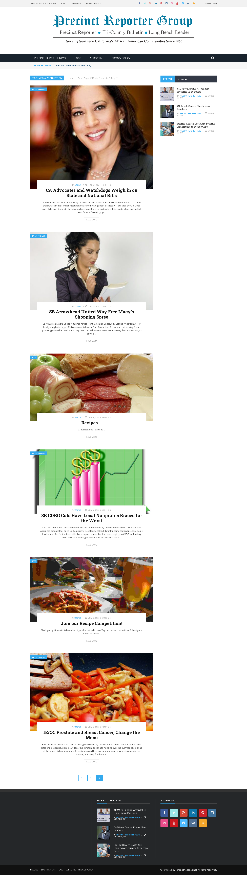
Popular (182, 79)
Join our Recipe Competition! (91, 623)
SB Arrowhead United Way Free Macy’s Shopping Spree (91, 314)
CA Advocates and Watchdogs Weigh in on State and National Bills (91, 192)
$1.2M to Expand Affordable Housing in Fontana (193, 90)
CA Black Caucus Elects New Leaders (75, 65)
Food (63, 3)
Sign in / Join (210, 3)
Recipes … (91, 423)
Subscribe (76, 3)
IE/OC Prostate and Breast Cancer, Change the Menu (91, 734)
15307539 (78, 185)
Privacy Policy (93, 3)
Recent (167, 79)
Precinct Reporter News (43, 3)
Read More (91, 219)
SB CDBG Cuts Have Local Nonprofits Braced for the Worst (91, 518)
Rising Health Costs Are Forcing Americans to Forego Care (196, 125)
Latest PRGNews (38, 89)
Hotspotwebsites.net (186, 869)
